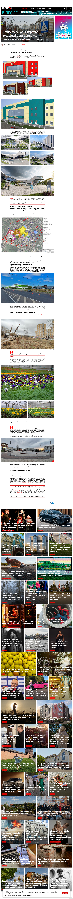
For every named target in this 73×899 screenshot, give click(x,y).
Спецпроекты (41, 8)
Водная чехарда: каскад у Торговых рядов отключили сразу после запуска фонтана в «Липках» (54, 664)
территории (19, 423)
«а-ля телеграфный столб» (36, 314)
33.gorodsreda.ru (16, 490)
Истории (32, 8)
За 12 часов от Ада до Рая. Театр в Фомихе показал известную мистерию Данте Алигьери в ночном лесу (18, 712)
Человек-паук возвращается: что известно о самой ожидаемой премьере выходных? (54, 616)
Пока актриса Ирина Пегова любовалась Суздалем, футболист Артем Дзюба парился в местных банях (18, 760)
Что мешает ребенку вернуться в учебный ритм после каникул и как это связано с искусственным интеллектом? (54, 760)
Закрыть (65, 893)
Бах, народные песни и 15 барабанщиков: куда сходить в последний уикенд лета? (18, 616)
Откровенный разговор (55, 841)
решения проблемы (26, 482)
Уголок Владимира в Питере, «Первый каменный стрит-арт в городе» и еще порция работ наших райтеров (54, 568)
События (25, 8)
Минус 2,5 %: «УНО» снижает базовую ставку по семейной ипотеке (54, 712)
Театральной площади (23, 465)
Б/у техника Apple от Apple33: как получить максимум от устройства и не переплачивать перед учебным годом (18, 856)
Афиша (49, 8)
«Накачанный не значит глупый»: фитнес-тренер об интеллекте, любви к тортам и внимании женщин (18, 568)
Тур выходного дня (30, 650)
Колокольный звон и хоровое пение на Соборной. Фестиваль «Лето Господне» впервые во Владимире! (54, 808)
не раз (18, 56)
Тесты (3, 674)
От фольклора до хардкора (7, 530)
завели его (19, 492)
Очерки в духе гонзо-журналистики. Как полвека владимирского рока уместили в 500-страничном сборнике (18, 520)
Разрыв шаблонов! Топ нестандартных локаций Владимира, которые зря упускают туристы (18, 808)
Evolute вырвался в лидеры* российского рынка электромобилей (54, 520)
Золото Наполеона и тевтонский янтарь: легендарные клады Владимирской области (54, 856)
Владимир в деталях (6, 554)
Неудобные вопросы (6, 578)
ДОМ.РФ (32, 131)
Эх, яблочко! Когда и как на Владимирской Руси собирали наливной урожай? (18, 664)
